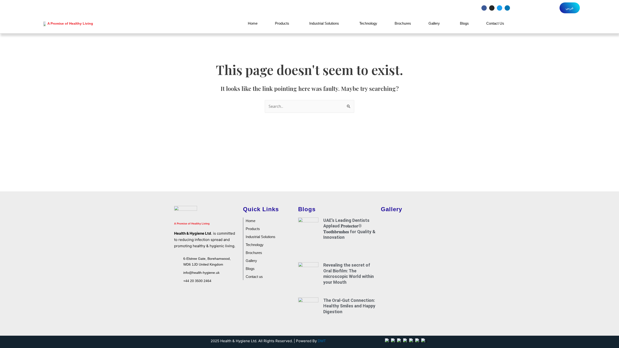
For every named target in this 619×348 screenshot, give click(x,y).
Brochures (403, 23)
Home (253, 23)
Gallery (434, 23)
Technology (368, 23)
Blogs (464, 23)
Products (282, 23)
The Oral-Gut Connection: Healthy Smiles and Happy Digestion (349, 306)
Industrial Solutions (324, 23)
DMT (322, 341)
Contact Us (495, 23)
